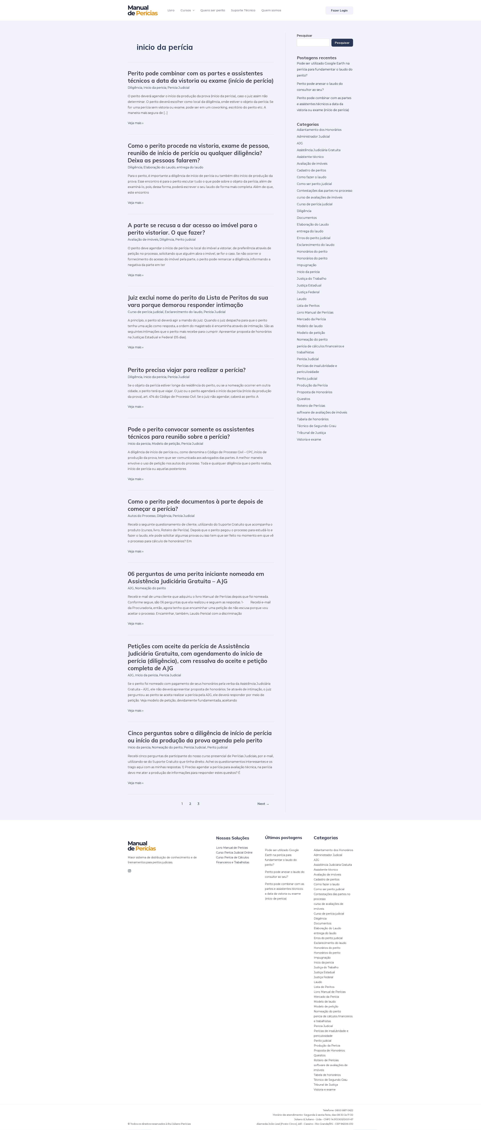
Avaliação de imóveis (143, 239)
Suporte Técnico (243, 10)
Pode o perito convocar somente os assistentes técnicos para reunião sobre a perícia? (191, 433)
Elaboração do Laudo (159, 167)
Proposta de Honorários (314, 392)
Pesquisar (342, 43)
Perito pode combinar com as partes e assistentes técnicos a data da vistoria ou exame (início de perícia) (201, 77)
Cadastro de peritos (311, 170)
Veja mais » (136, 123)
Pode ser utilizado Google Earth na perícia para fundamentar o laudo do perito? (324, 69)
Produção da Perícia (312, 385)
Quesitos (303, 399)
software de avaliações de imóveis (322, 412)
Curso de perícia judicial (145, 312)
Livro (171, 10)
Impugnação (306, 265)
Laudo (301, 299)
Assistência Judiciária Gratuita (318, 150)
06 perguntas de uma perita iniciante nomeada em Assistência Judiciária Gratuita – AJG (196, 577)
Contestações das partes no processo (324, 190)
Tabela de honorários (312, 419)
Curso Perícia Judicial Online (234, 852)
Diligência (135, 87)
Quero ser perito (212, 10)
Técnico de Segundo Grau (316, 426)
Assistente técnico (310, 157)
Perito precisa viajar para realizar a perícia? (187, 369)
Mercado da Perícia (311, 319)
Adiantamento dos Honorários (319, 130)
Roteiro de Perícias (311, 405)
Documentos (307, 218)
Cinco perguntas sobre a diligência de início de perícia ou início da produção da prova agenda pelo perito (200, 736)
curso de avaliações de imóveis (319, 197)
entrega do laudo (190, 167)
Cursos (186, 10)
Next (263, 804)
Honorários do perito (312, 251)
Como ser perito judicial (314, 184)
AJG (131, 588)
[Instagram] (129, 870)
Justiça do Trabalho (311, 278)
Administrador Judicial (313, 136)
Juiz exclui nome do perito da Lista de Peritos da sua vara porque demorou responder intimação (198, 301)
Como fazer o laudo (311, 177)
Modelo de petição (166, 443)
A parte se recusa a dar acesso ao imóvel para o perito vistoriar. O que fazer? (192, 229)
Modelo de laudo (310, 326)
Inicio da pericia (155, 87)
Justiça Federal (308, 292)
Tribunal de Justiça (311, 433)
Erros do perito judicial (313, 238)
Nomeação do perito (150, 588)
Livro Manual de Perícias (315, 312)
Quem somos (271, 10)
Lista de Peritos (308, 305)
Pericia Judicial (179, 87)
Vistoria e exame (309, 439)
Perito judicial (185, 239)
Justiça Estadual (309, 285)
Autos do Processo (142, 516)
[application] (192, 10)
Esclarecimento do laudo (183, 312)
